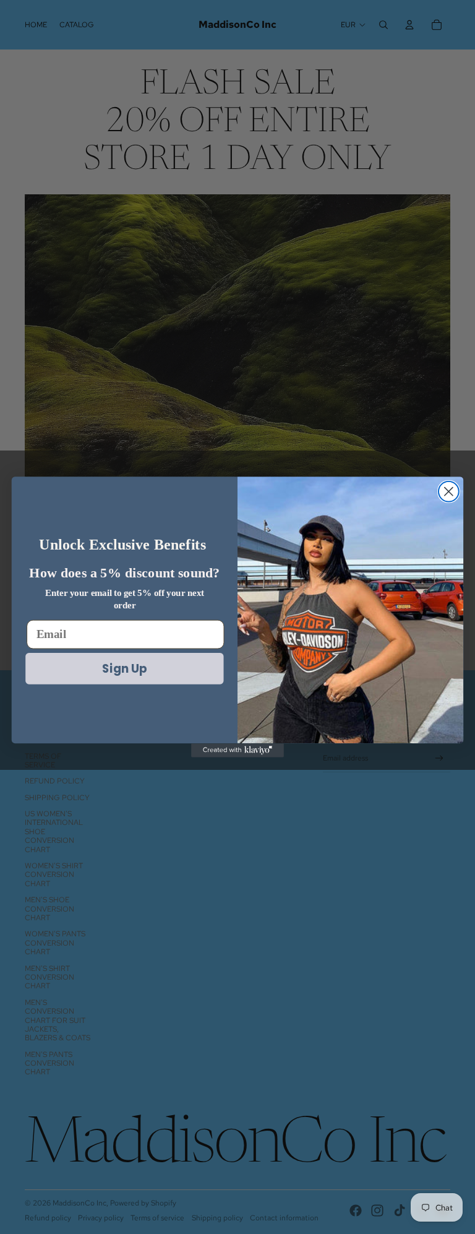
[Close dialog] (449, 491)
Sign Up (124, 668)
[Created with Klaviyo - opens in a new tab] (237, 750)
